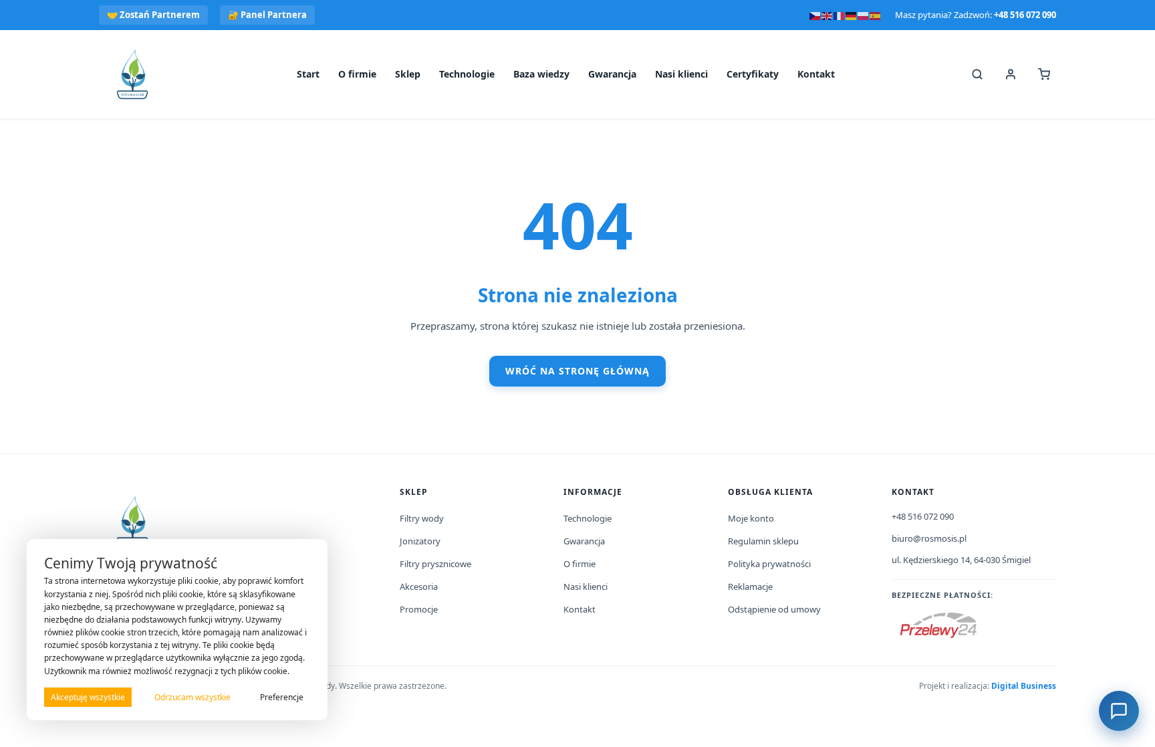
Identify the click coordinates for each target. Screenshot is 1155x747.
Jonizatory (420, 541)
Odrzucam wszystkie (192, 697)
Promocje (419, 609)
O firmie (357, 74)
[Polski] (864, 15)
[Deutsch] (852, 15)
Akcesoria (419, 586)
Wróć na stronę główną (577, 370)
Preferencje (281, 697)
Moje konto (751, 518)
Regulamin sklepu (763, 541)
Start (308, 74)
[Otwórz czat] (1119, 711)
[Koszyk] (1044, 74)
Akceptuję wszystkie (88, 697)
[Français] (839, 15)
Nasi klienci (681, 74)
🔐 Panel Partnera (267, 15)
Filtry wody (422, 518)
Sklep (407, 74)
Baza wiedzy (541, 74)
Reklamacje (750, 586)
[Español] (876, 15)
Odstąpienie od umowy (774, 609)
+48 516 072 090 (1025, 15)
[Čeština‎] (815, 15)
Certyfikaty (753, 74)
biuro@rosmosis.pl (929, 538)
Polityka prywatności (769, 564)
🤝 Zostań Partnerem (153, 15)
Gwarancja (612, 74)
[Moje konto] (1011, 74)
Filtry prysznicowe (435, 564)
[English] (827, 15)
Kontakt (816, 74)
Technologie (467, 74)
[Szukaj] (977, 74)
